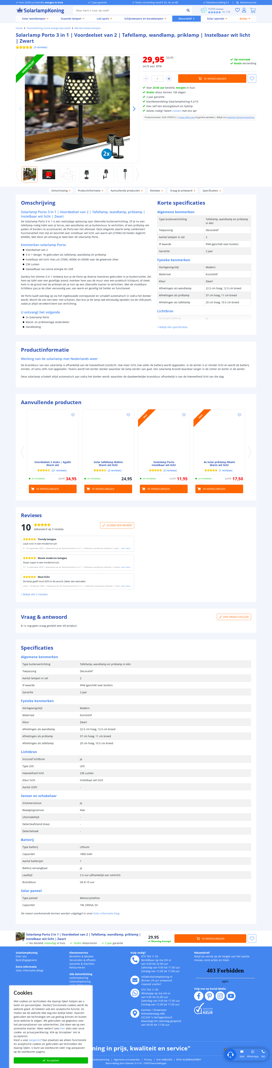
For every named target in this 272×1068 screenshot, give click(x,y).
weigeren (35, 1040)
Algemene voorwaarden (127, 1059)
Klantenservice (248, 2)
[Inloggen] (244, 10)
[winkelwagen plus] (169, 78)
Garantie (74, 963)
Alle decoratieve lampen (87, 28)
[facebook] (198, 996)
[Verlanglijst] (237, 10)
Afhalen (91, 960)
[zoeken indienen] (188, 10)
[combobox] (128, 10)
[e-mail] (134, 980)
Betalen (89, 956)
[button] (133, 108)
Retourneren (77, 967)
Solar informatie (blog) (29, 970)
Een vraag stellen (236, 617)
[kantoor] (134, 1013)
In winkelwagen (215, 78)
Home (19, 28)
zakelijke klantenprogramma (240, 117)
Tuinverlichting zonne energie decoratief (48, 28)
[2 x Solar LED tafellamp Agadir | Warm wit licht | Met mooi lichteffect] (53, 435)
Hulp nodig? (138, 952)
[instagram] (220, 996)
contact (176, 110)
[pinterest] (209, 996)
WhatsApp (252, 1056)
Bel (263, 1056)
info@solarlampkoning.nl (156, 976)
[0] (252, 10)
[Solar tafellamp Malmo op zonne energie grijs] (108, 435)
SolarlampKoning (27, 952)
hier (62, 1028)
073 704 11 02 (149, 956)
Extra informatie (26, 966)
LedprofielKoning (79, 985)
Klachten (88, 963)
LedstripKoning (78, 978)
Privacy (148, 1059)
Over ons (21, 956)
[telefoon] (134, 959)
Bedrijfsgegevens (26, 960)
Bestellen (75, 956)
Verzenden (76, 960)
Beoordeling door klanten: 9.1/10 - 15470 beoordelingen (136, 1063)
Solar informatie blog (106, 913)
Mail (242, 1056)
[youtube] (231, 996)
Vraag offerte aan (187, 117)
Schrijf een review (119, 525)
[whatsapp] (134, 993)
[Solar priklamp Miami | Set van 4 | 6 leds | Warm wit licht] (219, 435)
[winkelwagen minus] (146, 78)
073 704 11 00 (149, 989)
